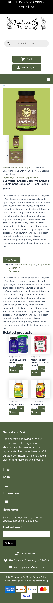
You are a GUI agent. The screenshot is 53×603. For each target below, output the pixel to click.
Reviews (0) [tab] (14, 271)
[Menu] (6, 485)
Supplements (32, 177)
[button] (4, 85)
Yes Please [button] (16, 368)
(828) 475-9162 (29, 553)
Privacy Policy (39, 577)
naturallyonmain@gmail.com (29, 567)
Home (6, 167)
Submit (9, 543)
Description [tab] (14, 268)
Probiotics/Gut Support (21, 167)
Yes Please (11, 260)
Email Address (12, 527)
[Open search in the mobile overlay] (26, 43)
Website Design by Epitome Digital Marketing (26, 580)
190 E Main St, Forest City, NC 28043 (29, 560)
